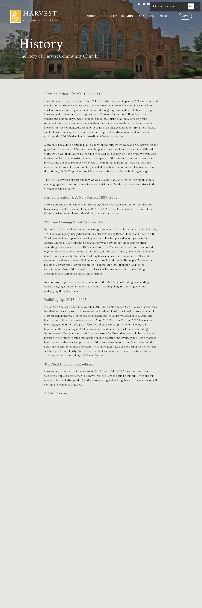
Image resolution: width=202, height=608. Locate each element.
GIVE (185, 16)
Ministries (147, 16)
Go (191, 6)
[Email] (144, 4)
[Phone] (148, 4)
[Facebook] (139, 4)
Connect (110, 16)
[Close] (197, 6)
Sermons (127, 16)
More (164, 16)
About (91, 16)
